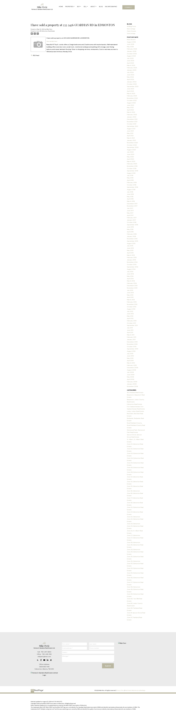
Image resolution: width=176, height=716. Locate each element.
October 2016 (131, 222)
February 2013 (131, 302)
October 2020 (132, 145)
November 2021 (132, 122)
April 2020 (130, 159)
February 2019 (132, 182)
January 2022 (131, 117)
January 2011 (131, 339)
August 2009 (131, 370)
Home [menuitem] (61, 7)
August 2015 (131, 243)
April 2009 (130, 379)
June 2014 (130, 274)
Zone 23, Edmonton (133, 524)
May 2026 (130, 47)
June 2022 (130, 105)
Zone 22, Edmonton (133, 517)
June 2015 (130, 248)
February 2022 (132, 115)
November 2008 (132, 386)
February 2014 (132, 283)
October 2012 (131, 307)
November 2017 (132, 206)
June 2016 (130, 227)
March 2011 (130, 335)
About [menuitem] (92, 7)
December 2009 (132, 368)
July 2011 (130, 328)
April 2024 (130, 79)
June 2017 (130, 211)
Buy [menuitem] (78, 7)
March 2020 (131, 161)
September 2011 (132, 325)
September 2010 (132, 349)
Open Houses (131, 31)
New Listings (131, 29)
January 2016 (131, 236)
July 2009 (130, 372)
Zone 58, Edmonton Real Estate (45, 31)
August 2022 (131, 103)
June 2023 (130, 89)
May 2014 (130, 276)
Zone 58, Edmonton (133, 587)
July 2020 (130, 152)
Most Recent (131, 40)
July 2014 (130, 272)
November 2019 (132, 166)
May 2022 (130, 107)
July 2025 (130, 58)
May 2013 (130, 295)
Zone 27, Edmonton (133, 535)
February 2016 (132, 234)
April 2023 (130, 91)
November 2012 (132, 304)
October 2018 (131, 185)
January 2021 (131, 140)
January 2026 (131, 51)
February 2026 (132, 49)
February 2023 (132, 96)
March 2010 (131, 363)
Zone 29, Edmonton (133, 549)
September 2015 (132, 241)
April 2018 (130, 199)
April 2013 (130, 297)
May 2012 (130, 316)
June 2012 (130, 314)
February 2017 (132, 218)
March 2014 (131, 281)
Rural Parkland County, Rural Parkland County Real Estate (136, 425)
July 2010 (130, 354)
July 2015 (130, 246)
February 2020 (132, 164)
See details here (51, 41)
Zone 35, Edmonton (133, 561)
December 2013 (132, 286)
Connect (128, 7)
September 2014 (132, 267)
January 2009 (131, 384)
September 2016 (132, 225)
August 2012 (131, 309)
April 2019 (130, 180)
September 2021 (132, 126)
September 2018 (132, 187)
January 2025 (131, 70)
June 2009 (130, 375)
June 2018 (130, 194)
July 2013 (130, 290)
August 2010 (131, 351)
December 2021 (132, 119)
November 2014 (132, 262)
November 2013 (132, 288)
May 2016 (130, 229)
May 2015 (130, 250)
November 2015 (132, 239)
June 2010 (130, 356)
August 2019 (131, 173)
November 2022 (132, 98)
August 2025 (131, 56)
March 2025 (131, 65)
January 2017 (131, 220)
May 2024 (130, 77)
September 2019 (132, 171)
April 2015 (130, 253)
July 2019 (130, 175)
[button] (128, 7)
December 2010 (132, 342)
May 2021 (130, 133)
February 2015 (132, 257)
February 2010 (132, 365)
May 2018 (130, 197)
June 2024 (130, 75)
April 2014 (130, 279)
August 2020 (131, 150)
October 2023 (132, 84)
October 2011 (131, 323)
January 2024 (131, 82)
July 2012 (130, 311)
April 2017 (130, 215)
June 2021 (130, 131)
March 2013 (131, 300)
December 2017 (132, 204)
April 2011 (130, 332)
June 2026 (130, 44)
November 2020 (132, 143)
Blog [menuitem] (101, 7)
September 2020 (133, 147)
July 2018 (130, 192)
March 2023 (131, 93)
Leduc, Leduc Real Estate (135, 411)
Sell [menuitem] (85, 7)
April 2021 (130, 136)
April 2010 (130, 361)
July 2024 (130, 72)
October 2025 (132, 54)
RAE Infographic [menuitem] (111, 7)
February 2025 (132, 68)
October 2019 (131, 168)
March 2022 (131, 112)
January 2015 (131, 260)
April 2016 (130, 232)
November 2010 (132, 344)
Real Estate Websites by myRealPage (135, 690)
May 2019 (130, 178)
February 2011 (131, 337)
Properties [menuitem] (69, 7)
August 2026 (131, 42)
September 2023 (132, 86)
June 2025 (130, 61)
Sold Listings (131, 33)
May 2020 (130, 157)
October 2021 (131, 124)
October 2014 (131, 264)
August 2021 (131, 129)
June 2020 (130, 154)
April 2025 (130, 63)
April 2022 (130, 110)
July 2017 (130, 208)
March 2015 (131, 255)
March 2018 (131, 201)
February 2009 (132, 382)
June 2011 (130, 330)
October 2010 (131, 347)
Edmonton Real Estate (134, 404)
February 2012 (131, 321)
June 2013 (130, 293)
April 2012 (130, 318)
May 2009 (130, 377)
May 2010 (130, 358)
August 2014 (131, 269)
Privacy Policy (120, 690)
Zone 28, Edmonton (133, 542)
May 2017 (130, 213)
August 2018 (131, 190)
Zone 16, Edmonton (133, 491)
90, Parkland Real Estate (135, 392)
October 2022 (132, 100)
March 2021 (131, 138)
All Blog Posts (131, 26)
